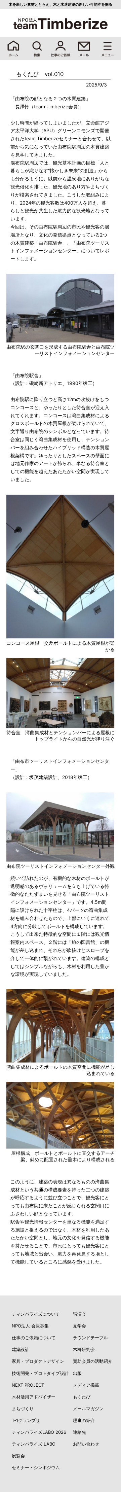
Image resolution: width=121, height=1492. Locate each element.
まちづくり (23, 1408)
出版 (77, 1373)
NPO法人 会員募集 (30, 1325)
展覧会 (18, 1455)
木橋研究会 (84, 1349)
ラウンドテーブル (90, 1337)
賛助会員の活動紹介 (92, 1361)
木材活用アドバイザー (33, 1396)
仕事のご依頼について (33, 1337)
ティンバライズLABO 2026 (39, 1432)
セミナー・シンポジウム (36, 1467)
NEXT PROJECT (28, 1385)
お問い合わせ (86, 1444)
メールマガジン (88, 1408)
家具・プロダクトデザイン (38, 1361)
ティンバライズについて (36, 1314)
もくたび (81, 1396)
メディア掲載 (86, 1385)
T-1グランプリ (26, 1420)
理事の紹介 (84, 1420)
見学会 (79, 1325)
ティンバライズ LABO (33, 1444)
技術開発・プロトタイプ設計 (40, 1373)
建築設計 (20, 1349)
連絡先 (79, 1432)
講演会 (79, 1314)
